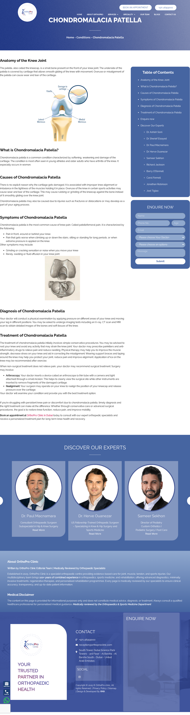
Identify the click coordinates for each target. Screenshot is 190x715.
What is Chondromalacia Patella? (159, 86)
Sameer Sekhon (155, 158)
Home (70, 37)
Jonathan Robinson (157, 184)
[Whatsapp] (7, 700)
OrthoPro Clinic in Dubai (40, 415)
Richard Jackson (155, 164)
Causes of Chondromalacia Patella (159, 93)
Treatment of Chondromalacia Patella (161, 112)
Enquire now (147, 119)
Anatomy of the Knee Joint (155, 80)
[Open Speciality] (135, 14)
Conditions (83, 37)
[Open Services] (118, 14)
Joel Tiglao (153, 190)
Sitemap (112, 688)
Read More (39, 529)
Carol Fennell (154, 177)
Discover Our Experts (152, 125)
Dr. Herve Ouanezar (157, 151)
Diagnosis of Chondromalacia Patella (161, 106)
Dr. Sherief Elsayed (157, 138)
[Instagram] (79, 677)
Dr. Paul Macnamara (157, 145)
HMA (102, 691)
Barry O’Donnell (155, 171)
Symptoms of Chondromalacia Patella (161, 99)
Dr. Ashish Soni (154, 132)
